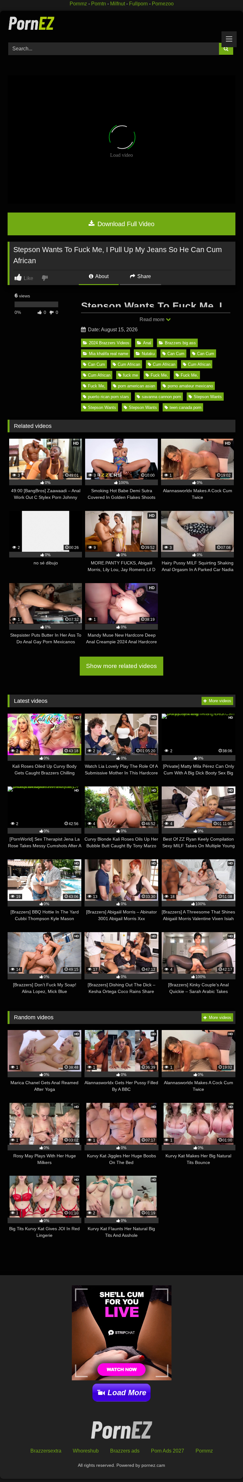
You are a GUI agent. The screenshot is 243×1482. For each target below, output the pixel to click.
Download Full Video (125, 223)
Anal (147, 342)
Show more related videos (121, 666)
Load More (127, 1392)
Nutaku (148, 353)
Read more (152, 319)
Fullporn (138, 3)
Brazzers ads (125, 1450)
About (101, 276)
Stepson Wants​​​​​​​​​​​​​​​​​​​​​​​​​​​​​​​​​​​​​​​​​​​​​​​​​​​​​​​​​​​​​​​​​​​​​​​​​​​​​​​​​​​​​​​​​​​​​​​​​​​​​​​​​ (143, 407)
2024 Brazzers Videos (109, 342)
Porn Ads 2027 (167, 1450)
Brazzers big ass (180, 342)
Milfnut (117, 3)
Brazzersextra (45, 1450)
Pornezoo (163, 3)
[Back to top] (223, 1463)
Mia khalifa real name (108, 353)
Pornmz (78, 3)
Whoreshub (86, 1450)
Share (143, 276)
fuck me (130, 375)
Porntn (98, 3)
